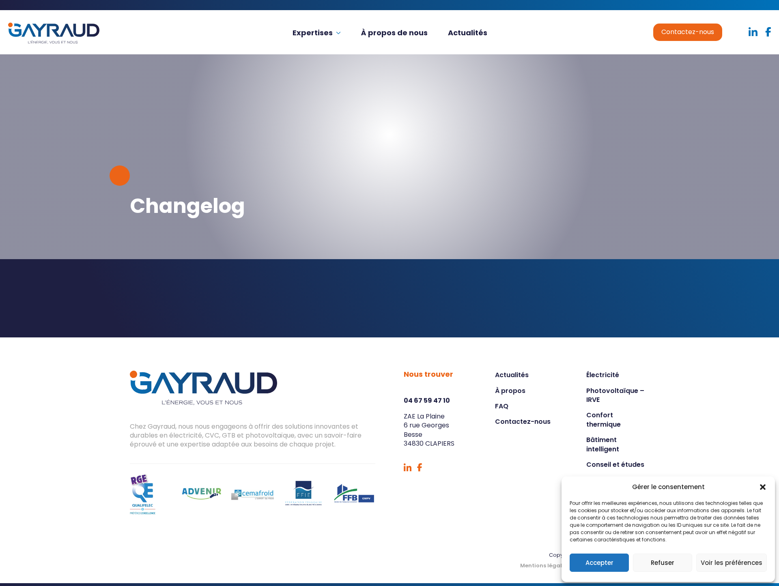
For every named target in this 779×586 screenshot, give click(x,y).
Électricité (602, 375)
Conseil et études (615, 464)
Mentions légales (544, 565)
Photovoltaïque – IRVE (615, 395)
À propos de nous (394, 33)
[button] (763, 487)
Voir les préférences (731, 562)
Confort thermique (603, 419)
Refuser (662, 562)
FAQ (501, 406)
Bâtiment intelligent (602, 444)
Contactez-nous (687, 31)
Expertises (313, 33)
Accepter (599, 562)
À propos (510, 390)
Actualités (467, 33)
